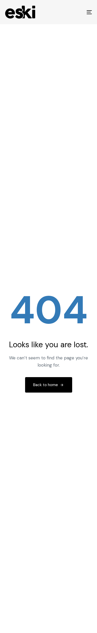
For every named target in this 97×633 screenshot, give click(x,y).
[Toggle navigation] (77, 12)
